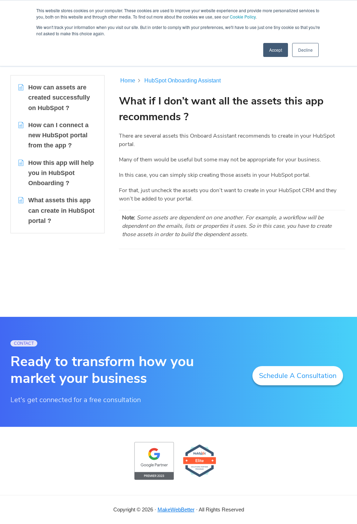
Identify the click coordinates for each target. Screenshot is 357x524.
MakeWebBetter (176, 509)
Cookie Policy (243, 17)
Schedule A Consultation (297, 375)
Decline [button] (305, 50)
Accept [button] (275, 50)
